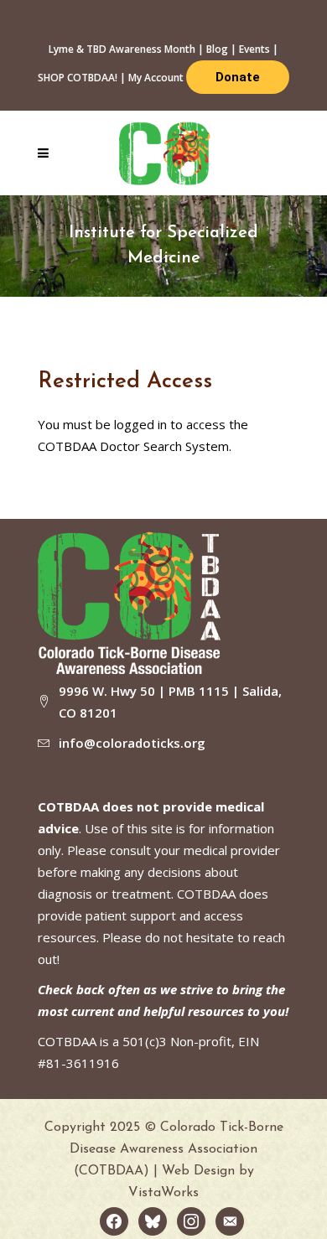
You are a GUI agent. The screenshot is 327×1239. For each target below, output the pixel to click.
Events (254, 49)
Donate (237, 77)
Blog (217, 49)
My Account (156, 77)
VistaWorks (163, 1193)
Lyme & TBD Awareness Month (122, 49)
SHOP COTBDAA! (77, 77)
